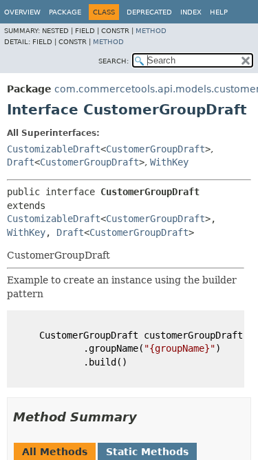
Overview (22, 12)
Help (219, 12)
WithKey (169, 162)
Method (151, 30)
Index (191, 12)
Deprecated (149, 12)
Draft (20, 162)
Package (65, 12)
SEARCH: (113, 61)
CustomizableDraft (53, 148)
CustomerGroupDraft (155, 148)
